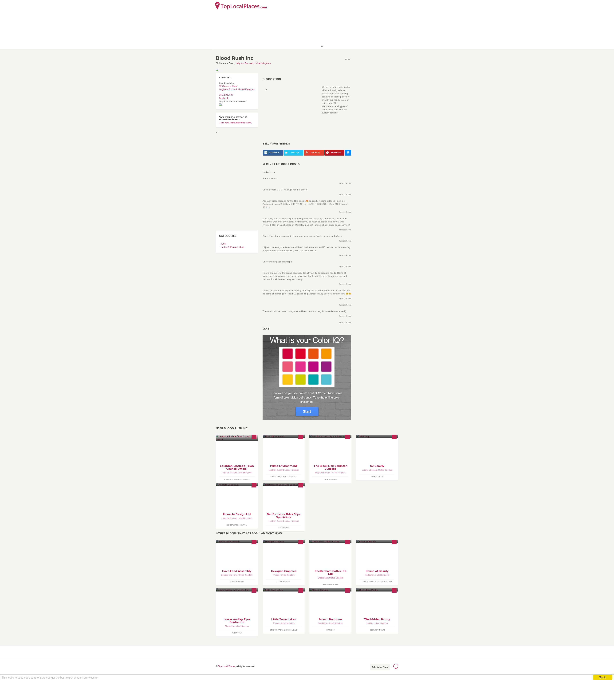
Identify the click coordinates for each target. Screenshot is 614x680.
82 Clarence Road (228, 86)
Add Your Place (380, 667)
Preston (276, 575)
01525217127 (226, 95)
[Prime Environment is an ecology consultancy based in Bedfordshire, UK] (284, 436)
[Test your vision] (307, 377)
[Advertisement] (361, 24)
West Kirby (322, 623)
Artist (223, 243)
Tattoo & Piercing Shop (232, 247)
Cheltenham (323, 578)
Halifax (370, 623)
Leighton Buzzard (244, 63)
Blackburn (229, 626)
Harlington (369, 575)
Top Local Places (226, 666)
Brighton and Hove (229, 575)
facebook (223, 98)
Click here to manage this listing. (235, 122)
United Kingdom (263, 63)
